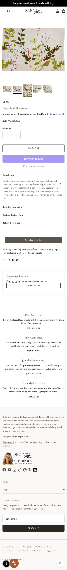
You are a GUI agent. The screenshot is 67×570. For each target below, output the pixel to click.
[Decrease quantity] (5, 134)
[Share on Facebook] (13, 260)
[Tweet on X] (9, 260)
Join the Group (33, 374)
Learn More (33, 396)
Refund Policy (37, 550)
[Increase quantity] (17, 134)
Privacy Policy (28, 547)
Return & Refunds (11, 222)
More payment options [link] (33, 166)
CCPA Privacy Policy (43, 547)
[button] (33, 114)
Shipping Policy (51, 550)
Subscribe (33, 528)
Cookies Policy (7, 550)
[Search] (10, 11)
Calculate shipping (33, 240)
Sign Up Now (33, 351)
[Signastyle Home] (33, 11)
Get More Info (34, 328)
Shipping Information (12, 207)
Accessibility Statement (10, 547)
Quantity (6, 128)
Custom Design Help (12, 215)
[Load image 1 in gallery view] (33, 49)
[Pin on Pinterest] (17, 260)
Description (8, 175)
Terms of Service (23, 550)
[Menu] (3, 11)
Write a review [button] (33, 285)
